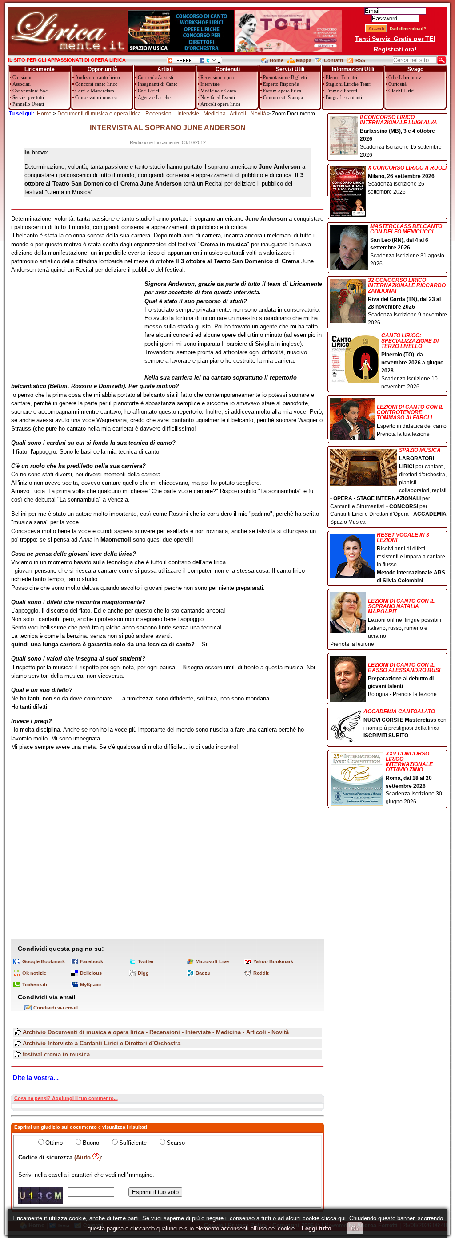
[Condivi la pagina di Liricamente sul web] (194, 62)
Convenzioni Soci (30, 90)
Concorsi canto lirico (96, 84)
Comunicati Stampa (283, 97)
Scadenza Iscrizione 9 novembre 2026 (407, 301)
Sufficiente (133, 1142)
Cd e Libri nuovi (405, 77)
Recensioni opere (217, 77)
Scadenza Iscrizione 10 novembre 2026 (412, 361)
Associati (21, 84)
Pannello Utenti (28, 104)
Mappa (303, 60)
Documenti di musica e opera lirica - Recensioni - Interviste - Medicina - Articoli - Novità (161, 113)
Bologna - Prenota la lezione (404, 680)
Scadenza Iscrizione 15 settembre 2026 (401, 136)
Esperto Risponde (281, 84)
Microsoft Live (212, 961)
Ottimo (54, 1142)
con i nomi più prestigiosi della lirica (405, 724)
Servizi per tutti (28, 97)
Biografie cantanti (344, 97)
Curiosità (397, 84)
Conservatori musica (96, 97)
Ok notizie (34, 973)
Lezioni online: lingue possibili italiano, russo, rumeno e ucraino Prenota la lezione (385, 622)
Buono (91, 1142)
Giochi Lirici (401, 90)
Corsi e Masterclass (94, 90)
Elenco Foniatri (341, 77)
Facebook (91, 961)
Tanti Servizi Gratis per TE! (395, 38)
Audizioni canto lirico (97, 77)
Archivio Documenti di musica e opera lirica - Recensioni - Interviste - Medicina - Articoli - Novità (156, 1032)
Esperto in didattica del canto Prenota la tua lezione (412, 420)
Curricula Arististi (155, 77)
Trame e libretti (341, 90)
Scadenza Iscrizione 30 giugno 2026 (414, 778)
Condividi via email (55, 1007)
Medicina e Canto (218, 90)
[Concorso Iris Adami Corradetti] (288, 50)
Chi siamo (22, 77)
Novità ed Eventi (217, 97)
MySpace (90, 984)
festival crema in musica (56, 1054)
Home (276, 60)
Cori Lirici (148, 90)
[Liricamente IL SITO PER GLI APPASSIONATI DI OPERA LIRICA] (67, 50)
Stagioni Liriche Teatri (348, 84)
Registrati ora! (395, 49)
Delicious (91, 973)
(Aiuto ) (87, 1157)
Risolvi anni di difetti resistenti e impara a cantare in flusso (411, 557)
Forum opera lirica (282, 90)
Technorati (34, 984)
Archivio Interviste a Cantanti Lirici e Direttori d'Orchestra (101, 1043)
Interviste (210, 84)
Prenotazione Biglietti (285, 77)
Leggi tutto (316, 1228)
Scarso (176, 1142)
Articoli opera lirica (220, 104)
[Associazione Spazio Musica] (181, 50)
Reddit (261, 973)
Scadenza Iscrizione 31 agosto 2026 (407, 245)
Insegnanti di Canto (158, 84)
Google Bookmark (43, 961)
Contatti (333, 60)
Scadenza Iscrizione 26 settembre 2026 (407, 180)
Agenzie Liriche (154, 97)
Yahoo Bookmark (273, 961)
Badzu (203, 973)
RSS (360, 60)
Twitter (146, 961)
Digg (143, 973)
